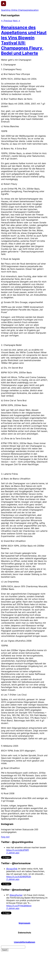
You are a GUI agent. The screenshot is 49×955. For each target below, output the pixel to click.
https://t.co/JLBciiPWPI (17, 850)
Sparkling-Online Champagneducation (20, 10)
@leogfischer (16, 895)
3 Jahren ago (12, 852)
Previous (6, 20)
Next (16, 20)
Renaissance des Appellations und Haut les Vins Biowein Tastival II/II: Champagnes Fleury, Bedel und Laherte (24, 40)
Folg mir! (5, 837)
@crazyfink (11, 868)
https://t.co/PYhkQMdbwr (19, 905)
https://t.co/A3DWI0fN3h (18, 876)
